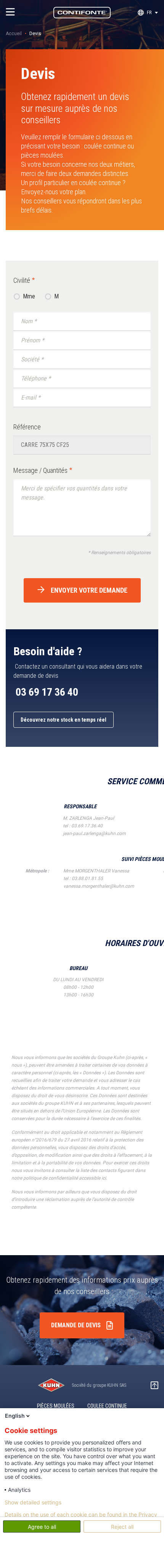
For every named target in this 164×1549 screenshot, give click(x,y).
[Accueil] (82, 12)
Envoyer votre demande (89, 590)
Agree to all (42, 1526)
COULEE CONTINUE (107, 1406)
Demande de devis (76, 1325)
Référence (27, 427)
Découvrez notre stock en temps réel (63, 720)
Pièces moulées (55, 1406)
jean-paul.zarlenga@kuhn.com (94, 833)
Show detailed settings (33, 1502)
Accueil (14, 33)
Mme (29, 296)
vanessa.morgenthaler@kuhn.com (98, 886)
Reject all (122, 1526)
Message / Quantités (40, 470)
